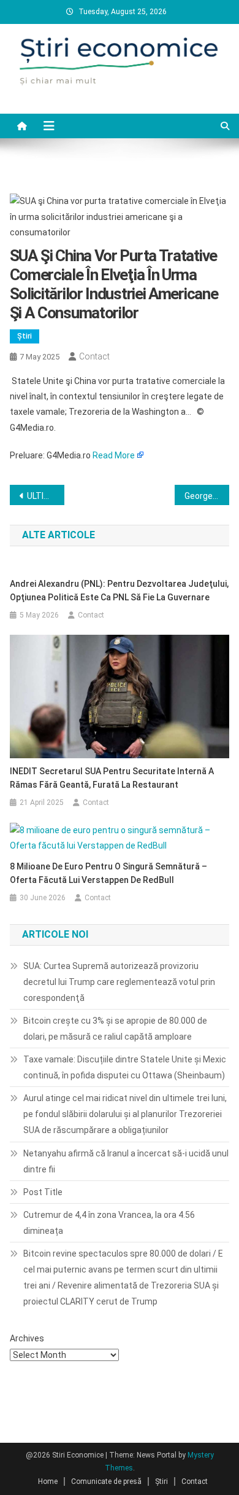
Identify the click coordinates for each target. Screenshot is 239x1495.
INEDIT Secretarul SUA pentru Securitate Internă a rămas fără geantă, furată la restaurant (112, 778)
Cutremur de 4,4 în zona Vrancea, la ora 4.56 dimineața (109, 1223)
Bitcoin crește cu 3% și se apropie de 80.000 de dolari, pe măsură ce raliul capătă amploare (115, 1029)
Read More (114, 455)
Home (48, 1481)
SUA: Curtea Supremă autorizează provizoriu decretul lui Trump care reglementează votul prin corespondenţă (119, 982)
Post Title (43, 1192)
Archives (27, 1338)
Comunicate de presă (106, 1481)
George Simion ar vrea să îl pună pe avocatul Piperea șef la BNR (207, 496)
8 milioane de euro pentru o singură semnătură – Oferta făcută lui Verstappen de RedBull (108, 873)
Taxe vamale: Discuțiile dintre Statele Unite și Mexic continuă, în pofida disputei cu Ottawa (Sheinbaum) (124, 1067)
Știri (24, 336)
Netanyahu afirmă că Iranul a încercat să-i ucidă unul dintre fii (126, 1161)
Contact (94, 356)
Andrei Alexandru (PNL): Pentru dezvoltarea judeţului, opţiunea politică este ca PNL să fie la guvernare (119, 590)
